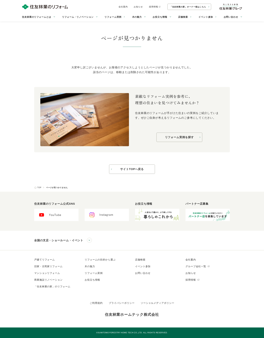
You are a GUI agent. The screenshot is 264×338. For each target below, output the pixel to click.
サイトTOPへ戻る (132, 169)
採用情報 (153, 6)
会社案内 (123, 6)
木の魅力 (90, 266)
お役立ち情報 (92, 279)
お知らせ (138, 6)
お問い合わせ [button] (231, 17)
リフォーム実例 (113, 17)
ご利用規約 (96, 303)
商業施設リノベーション (48, 279)
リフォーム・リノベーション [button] (78, 17)
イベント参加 (205, 17)
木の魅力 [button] (137, 17)
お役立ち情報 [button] (160, 17)
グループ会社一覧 (196, 266)
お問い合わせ (142, 273)
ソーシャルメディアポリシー (157, 303)
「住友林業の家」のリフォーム (52, 286)
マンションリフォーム (47, 273)
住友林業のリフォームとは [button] (36, 17)
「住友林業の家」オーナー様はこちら (188, 7)
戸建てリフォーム (44, 259)
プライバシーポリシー (122, 303)
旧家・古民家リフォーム (48, 266)
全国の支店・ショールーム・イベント (58, 240)
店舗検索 (183, 17)
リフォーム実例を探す (179, 137)
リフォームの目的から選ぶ (100, 259)
